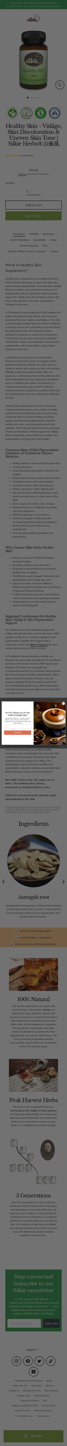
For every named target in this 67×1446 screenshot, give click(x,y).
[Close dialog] (63, 703)
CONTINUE (17, 733)
